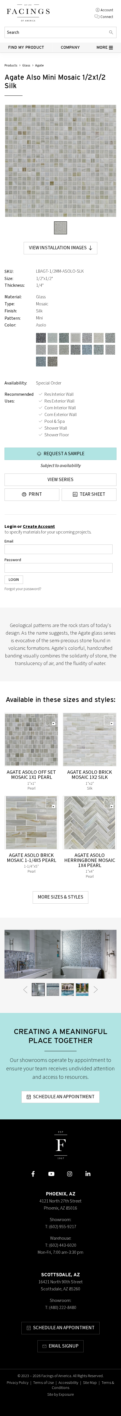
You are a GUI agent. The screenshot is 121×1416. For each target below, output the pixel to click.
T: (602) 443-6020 (60, 1245)
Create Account (39, 526)
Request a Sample (64, 453)
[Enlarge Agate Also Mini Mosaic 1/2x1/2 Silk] (60, 161)
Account (106, 10)
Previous (25, 989)
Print (35, 494)
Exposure (66, 1394)
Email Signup (64, 1346)
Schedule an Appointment (64, 1096)
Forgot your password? (23, 589)
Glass (26, 65)
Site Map (90, 1383)
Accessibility (68, 1383)
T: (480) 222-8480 (60, 1307)
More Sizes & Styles (60, 897)
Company (70, 47)
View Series (60, 479)
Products (11, 65)
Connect (106, 17)
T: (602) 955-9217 (60, 1227)
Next (95, 989)
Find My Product (26, 47)
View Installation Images (58, 247)
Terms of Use (43, 1383)
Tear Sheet (92, 494)
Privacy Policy (17, 1383)
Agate (39, 65)
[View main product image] (60, 227)
